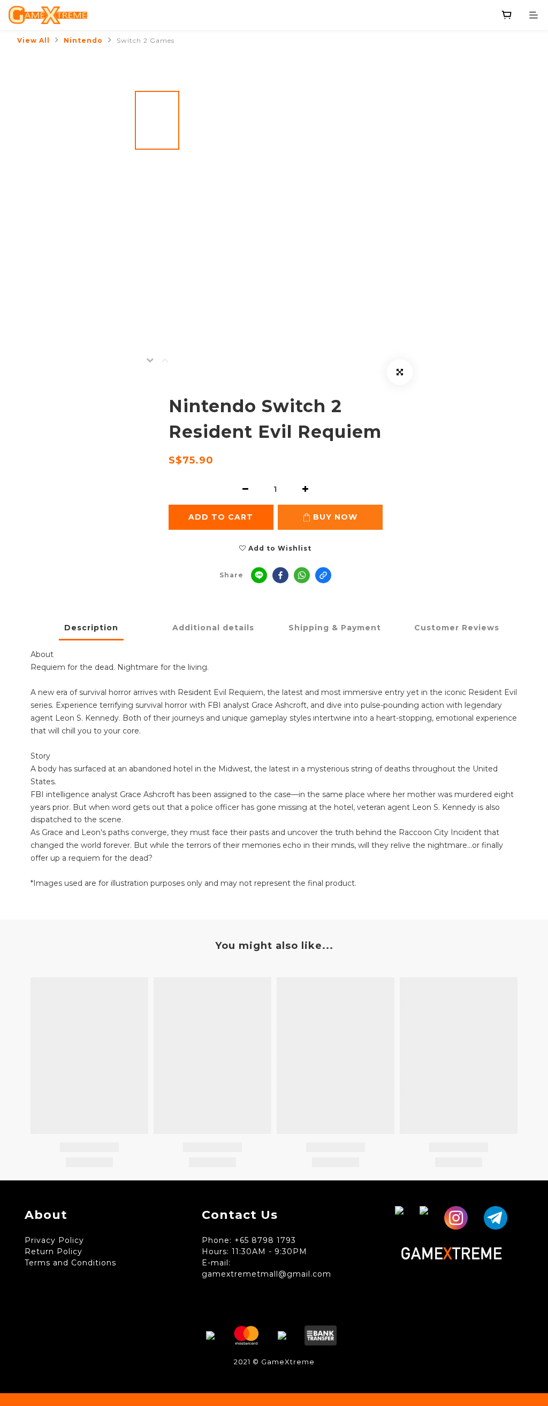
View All (33, 40)
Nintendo (83, 40)
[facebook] (280, 575)
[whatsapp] (302, 575)
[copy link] (323, 575)
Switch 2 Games (145, 40)
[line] (259, 575)
